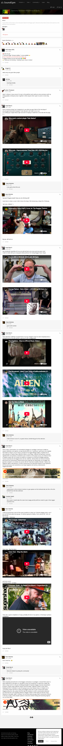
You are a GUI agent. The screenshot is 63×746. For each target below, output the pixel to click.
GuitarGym (30, 743)
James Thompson (9, 90)
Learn (43, 2)
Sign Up (60, 7)
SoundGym (9, 2)
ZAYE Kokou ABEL (9, 49)
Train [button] (28, 2)
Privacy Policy (54, 741)
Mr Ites (8, 79)
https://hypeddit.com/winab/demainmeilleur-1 (14, 57)
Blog (48, 2)
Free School (30, 739)
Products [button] (21, 2)
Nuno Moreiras (10, 183)
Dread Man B (8, 105)
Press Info (30, 738)
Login (53, 7)
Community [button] (36, 2)
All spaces (5, 34)
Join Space (5, 17)
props (6, 62)
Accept (40, 741)
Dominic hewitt (10, 496)
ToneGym (29, 741)
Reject (47, 741)
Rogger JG (7, 68)
